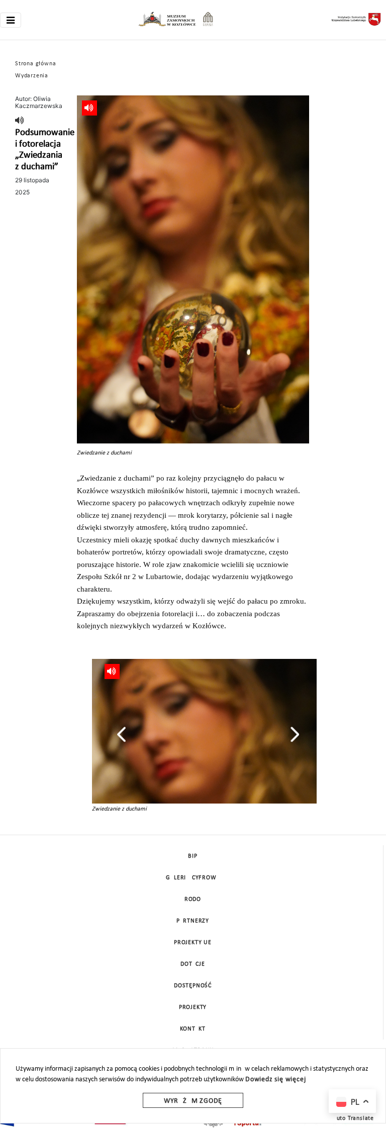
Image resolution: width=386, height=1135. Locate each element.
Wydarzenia (31, 76)
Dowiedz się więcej (275, 1079)
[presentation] (121, 734)
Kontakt (193, 1029)
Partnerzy (192, 921)
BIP (192, 856)
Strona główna (35, 64)
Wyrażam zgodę (193, 1101)
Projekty (193, 1007)
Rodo (192, 899)
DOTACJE (192, 964)
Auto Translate (353, 1118)
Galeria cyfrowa (193, 878)
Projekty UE (193, 943)
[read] (20, 121)
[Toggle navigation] (10, 20)
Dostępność (193, 986)
